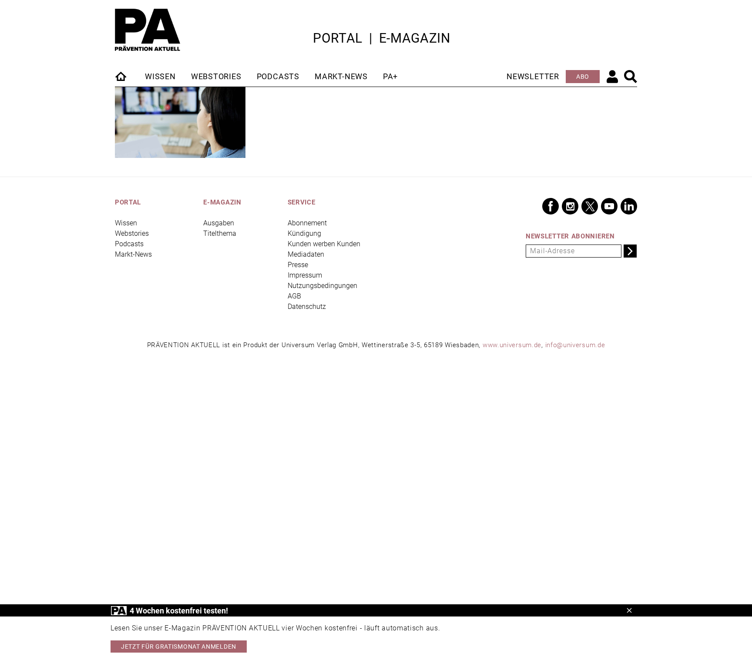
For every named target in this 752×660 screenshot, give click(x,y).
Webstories (216, 76)
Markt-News (341, 76)
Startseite (121, 76)
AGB (294, 296)
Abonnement (307, 223)
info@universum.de (575, 345)
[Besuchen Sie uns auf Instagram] (570, 206)
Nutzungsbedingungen (322, 285)
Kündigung (304, 233)
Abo (582, 76)
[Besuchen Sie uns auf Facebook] (550, 206)
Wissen (160, 76)
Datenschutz (307, 306)
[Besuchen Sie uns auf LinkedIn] (629, 206)
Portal (338, 38)
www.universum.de (512, 345)
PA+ (390, 76)
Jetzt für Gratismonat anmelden (178, 646)
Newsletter (533, 76)
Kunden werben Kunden (324, 244)
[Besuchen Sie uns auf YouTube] (609, 206)
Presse (298, 265)
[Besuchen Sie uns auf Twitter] (589, 206)
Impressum (305, 275)
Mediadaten (306, 254)
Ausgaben (218, 223)
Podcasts (278, 76)
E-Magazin (414, 38)
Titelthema (219, 233)
